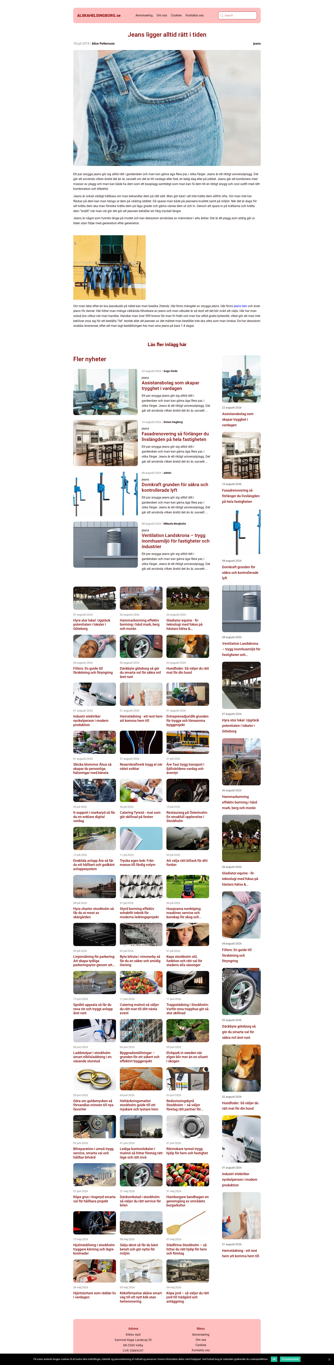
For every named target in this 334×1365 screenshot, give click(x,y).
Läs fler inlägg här (167, 344)
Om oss (162, 15)
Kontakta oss (195, 15)
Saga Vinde (171, 371)
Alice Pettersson (103, 43)
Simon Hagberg (173, 422)
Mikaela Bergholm (175, 523)
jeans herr (240, 306)
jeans (257, 43)
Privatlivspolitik (290, 1359)
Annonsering (144, 15)
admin (167, 472)
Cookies (176, 15)
